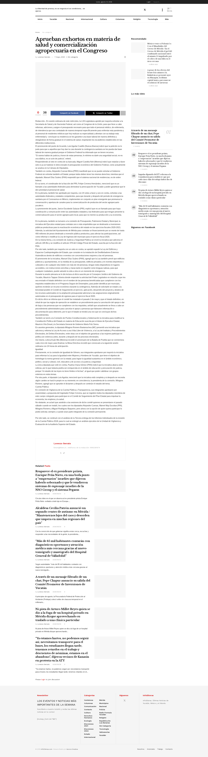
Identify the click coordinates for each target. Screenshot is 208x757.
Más (167, 19)
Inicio (40, 19)
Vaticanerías (104, 732)
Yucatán (53, 19)
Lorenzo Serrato (44, 57)
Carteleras (88, 700)
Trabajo (54, 2)
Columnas (120, 19)
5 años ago (153, 86)
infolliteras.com (46, 749)
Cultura (103, 19)
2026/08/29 (56, 624)
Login (148, 2)
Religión (137, 19)
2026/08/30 (56, 494)
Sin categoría (47, 32)
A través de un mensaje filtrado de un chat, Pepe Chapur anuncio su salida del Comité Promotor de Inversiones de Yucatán (145, 136)
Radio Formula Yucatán (105, 714)
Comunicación (90, 706)
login (43, 679)
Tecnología (153, 19)
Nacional (70, 19)
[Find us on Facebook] (140, 10)
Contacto (62, 2)
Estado (87, 734)
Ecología (87, 721)
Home (37, 32)
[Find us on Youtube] (149, 10)
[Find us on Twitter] (145, 9)
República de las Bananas (104, 722)
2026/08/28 (56, 664)
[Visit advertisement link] (104, 29)
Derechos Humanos (88, 717)
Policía (102, 709)
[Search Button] (171, 2)
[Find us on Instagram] (153, 10)
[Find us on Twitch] (157, 10)
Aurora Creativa (72, 749)
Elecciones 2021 (89, 725)
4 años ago (153, 64)
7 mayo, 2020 (60, 57)
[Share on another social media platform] (123, 113)
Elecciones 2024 (89, 730)
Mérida (102, 700)
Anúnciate (47, 2)
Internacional (87, 19)
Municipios (103, 703)
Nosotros (38, 2)
